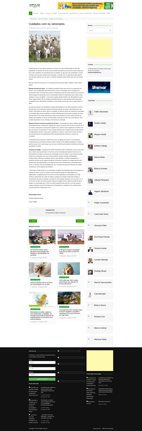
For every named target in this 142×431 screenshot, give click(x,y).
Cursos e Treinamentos (85, 13)
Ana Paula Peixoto (102, 237)
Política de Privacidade (107, 428)
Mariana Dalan (100, 339)
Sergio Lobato (100, 123)
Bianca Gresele (100, 168)
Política (42, 13)
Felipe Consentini (101, 203)
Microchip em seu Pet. (104, 401)
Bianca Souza (100, 305)
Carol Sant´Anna (101, 214)
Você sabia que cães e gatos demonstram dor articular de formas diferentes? (68, 282)
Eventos (54, 13)
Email (30, 366)
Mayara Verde (100, 134)
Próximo (79, 221)
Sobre (108, 13)
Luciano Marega (101, 260)
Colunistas (36, 13)
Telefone (31, 372)
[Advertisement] (100, 48)
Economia (48, 13)
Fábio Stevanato (101, 112)
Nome (30, 360)
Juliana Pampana (101, 180)
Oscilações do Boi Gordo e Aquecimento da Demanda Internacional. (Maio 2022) (106, 390)
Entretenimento (74, 13)
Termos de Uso (97, 428)
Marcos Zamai (100, 328)
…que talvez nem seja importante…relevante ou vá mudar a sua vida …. (47, 416)
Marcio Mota (99, 157)
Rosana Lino (99, 316)
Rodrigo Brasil (100, 271)
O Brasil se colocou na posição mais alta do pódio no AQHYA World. (69, 251)
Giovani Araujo (100, 248)
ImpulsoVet (32, 28)
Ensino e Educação (63, 13)
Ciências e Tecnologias (99, 13)
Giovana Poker (100, 225)
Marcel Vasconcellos (103, 282)
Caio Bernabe (100, 294)
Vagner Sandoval (101, 191)
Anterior (34, 221)
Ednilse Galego (100, 146)
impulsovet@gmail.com (94, 72)
